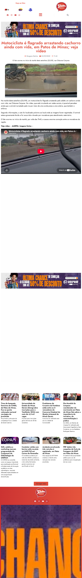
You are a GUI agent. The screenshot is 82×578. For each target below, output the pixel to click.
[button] (67, 15)
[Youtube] (15, 15)
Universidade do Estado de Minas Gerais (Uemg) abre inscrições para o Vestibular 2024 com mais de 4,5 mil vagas (30, 410)
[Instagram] (11, 15)
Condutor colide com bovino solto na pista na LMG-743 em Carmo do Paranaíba (30, 450)
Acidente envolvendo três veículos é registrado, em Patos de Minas (51, 450)
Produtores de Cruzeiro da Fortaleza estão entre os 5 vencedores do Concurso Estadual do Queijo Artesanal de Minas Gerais (51, 410)
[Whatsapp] (19, 15)
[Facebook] (7, 15)
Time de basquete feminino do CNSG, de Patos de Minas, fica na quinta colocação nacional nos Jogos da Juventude (9, 410)
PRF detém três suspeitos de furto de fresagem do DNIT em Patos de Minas (71, 450)
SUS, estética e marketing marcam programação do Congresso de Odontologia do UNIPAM (8, 452)
